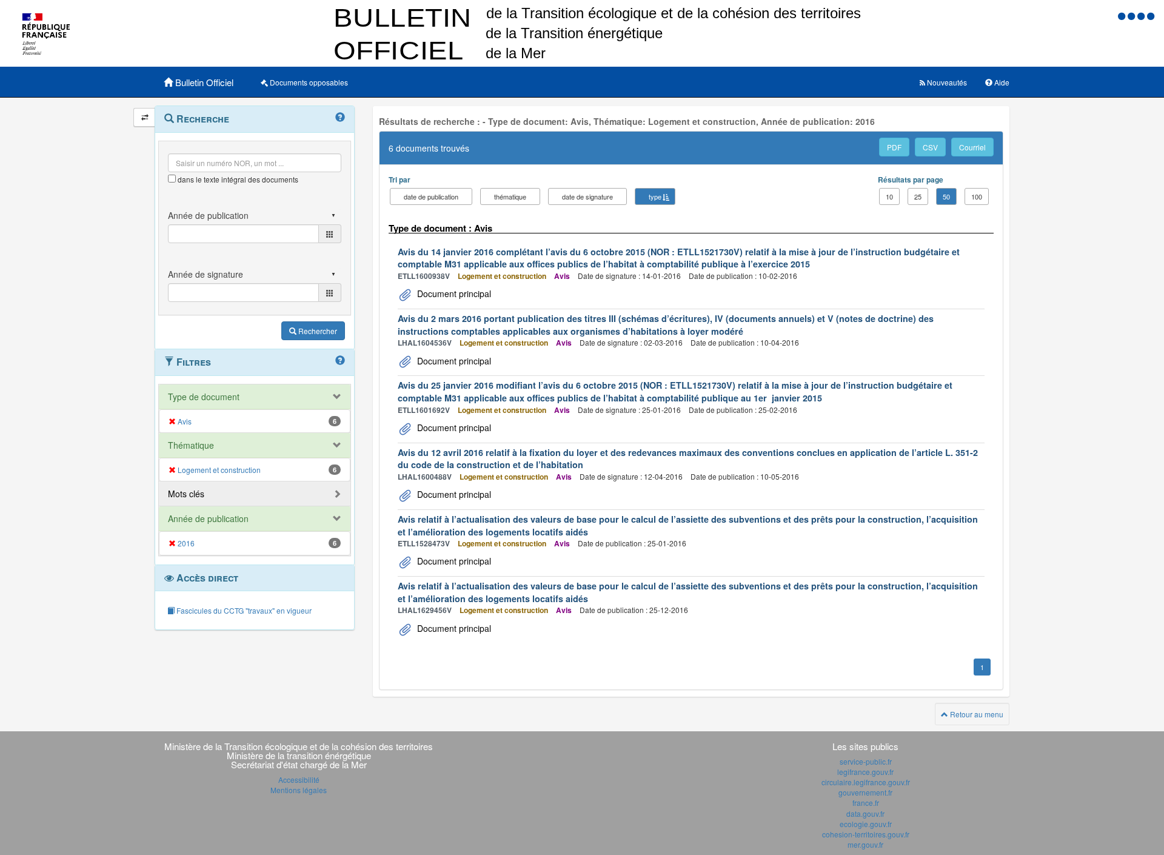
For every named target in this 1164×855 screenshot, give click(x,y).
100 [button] (976, 196)
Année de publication (208, 518)
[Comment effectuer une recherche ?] (340, 117)
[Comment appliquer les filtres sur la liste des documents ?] (340, 361)
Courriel (972, 147)
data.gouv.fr (865, 813)
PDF (894, 147)
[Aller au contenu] (1132, 15)
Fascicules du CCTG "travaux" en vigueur (243, 610)
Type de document (203, 397)
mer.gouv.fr (865, 844)
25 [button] (917, 196)
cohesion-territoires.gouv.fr (865, 834)
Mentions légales (298, 790)
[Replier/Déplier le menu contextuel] (144, 117)
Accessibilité (298, 779)
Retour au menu (975, 714)
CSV (930, 147)
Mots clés (186, 494)
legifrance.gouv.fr (865, 771)
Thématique (191, 445)
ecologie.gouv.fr (866, 824)
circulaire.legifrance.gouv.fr (865, 782)
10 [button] (889, 196)
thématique (510, 196)
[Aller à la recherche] (1142, 15)
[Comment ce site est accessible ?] (1123, 15)
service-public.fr (866, 761)
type (655, 196)
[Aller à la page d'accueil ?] (1150, 15)
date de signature (587, 196)
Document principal (453, 293)
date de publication (431, 196)
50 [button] (946, 196)
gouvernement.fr (865, 792)
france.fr (865, 802)
